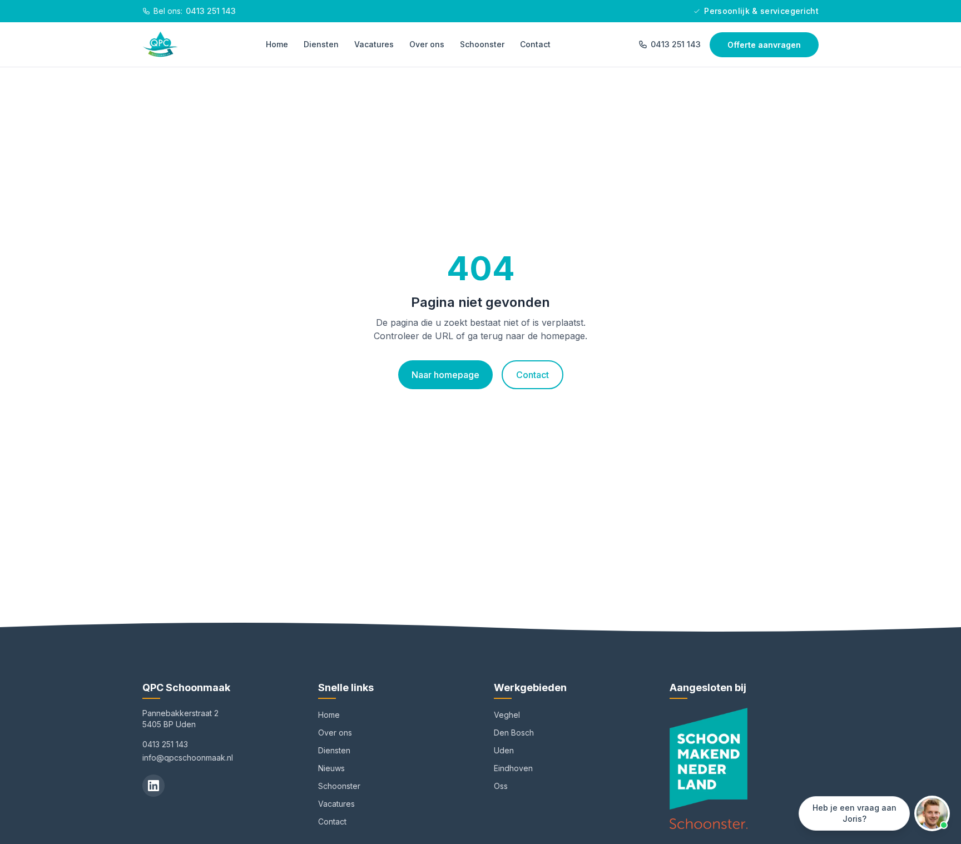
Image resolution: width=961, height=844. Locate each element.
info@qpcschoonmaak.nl (187, 757)
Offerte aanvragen (764, 44)
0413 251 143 (676, 44)
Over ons (426, 44)
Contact (535, 44)
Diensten (321, 44)
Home (277, 44)
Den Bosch (514, 732)
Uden (504, 750)
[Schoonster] (708, 823)
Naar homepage (445, 374)
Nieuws (331, 768)
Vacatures (374, 44)
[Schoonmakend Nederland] (708, 759)
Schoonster (482, 44)
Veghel (507, 714)
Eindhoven (513, 768)
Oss (501, 786)
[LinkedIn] (153, 786)
